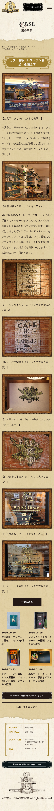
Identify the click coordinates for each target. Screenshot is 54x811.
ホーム (4, 47)
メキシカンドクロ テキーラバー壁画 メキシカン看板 (40, 640)
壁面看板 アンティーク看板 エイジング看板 (13, 640)
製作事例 (13, 47)
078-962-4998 (33, 7)
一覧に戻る (27, 602)
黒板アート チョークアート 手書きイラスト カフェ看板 (40, 677)
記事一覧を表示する (27, 707)
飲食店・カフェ (27, 47)
